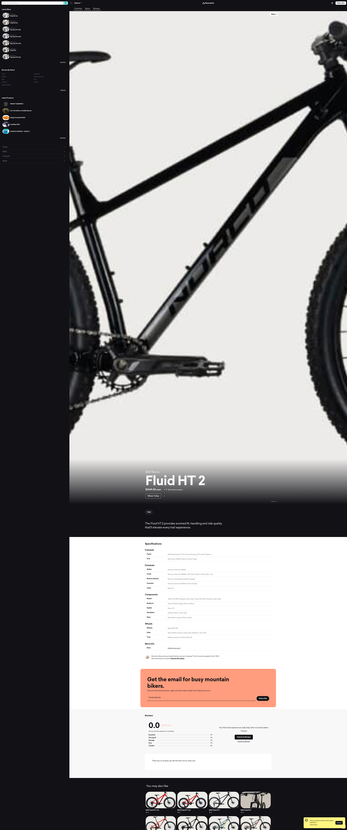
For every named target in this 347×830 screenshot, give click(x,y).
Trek (3, 74)
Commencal (38, 77)
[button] (313, 825)
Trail (149, 512)
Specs (87, 8)
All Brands (63, 90)
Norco (156, 472)
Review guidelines (244, 741)
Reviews (96, 8)
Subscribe (341, 3)
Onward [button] (339, 822)
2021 (148, 472)
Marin (4, 77)
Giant (36, 82)
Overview (78, 8)
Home (5, 147)
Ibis (3, 79)
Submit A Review (244, 737)
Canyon (37, 74)
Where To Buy (153, 496)
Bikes (5, 151)
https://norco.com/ (174, 648)
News (5, 161)
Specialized (6, 85)
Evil (35, 79)
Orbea (4, 82)
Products (6, 156)
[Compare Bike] (164, 496)
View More (63, 62)
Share (273, 14)
